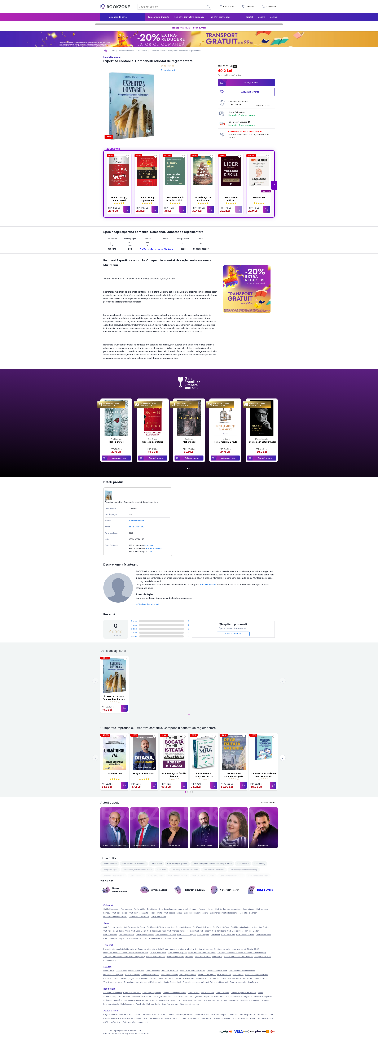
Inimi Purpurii (238, 974)
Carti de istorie (136, 876)
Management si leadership (115, 916)
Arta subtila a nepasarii (238, 1000)
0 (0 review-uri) (168, 70)
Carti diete (161, 870)
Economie (148, 545)
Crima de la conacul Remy (146, 978)
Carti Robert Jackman (156, 931)
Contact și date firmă (190, 1018)
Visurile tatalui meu (136, 971)
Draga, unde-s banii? (144, 773)
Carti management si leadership (244, 870)
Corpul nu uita (193, 992)
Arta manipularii (207, 992)
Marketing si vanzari (248, 913)
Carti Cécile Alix (228, 935)
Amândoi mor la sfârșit (113, 1000)
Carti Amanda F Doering (165, 935)
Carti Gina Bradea (261, 927)
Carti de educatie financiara (196, 913)
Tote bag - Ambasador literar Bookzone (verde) (124, 956)
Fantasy (106, 913)
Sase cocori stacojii (169, 974)
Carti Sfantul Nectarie (173, 938)
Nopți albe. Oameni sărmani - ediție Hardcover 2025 (125, 953)
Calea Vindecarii (261, 978)
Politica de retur (202, 1014)
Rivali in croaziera (132, 974)
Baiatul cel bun (175, 978)
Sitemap (233, 1014)
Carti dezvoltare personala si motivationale (177, 909)
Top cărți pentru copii (219, 17)
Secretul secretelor (152, 442)
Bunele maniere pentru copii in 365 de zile (174, 1000)
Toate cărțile (139, 909)
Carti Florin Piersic (263, 935)
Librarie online (105, 51)
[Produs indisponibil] (238, 209)
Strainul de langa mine (263, 996)
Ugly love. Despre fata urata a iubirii (209, 996)
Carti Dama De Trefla (245, 935)
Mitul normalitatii (224, 974)
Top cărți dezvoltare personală (189, 17)
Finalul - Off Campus (207, 974)
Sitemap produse (247, 1014)
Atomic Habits (148, 1000)
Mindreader (259, 197)
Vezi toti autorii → (269, 802)
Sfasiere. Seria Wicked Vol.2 (195, 978)
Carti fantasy (259, 864)
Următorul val (114, 773)
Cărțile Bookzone (110, 909)
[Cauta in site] (208, 7)
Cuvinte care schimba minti (174, 992)
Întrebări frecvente (151, 1014)
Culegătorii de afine (262, 956)
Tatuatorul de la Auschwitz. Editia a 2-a (210, 1000)
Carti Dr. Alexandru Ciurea (203, 876)
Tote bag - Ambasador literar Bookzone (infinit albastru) (241, 953)
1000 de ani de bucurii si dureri (242, 971)
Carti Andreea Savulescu (178, 931)
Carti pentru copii (155, 876)
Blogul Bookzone (265, 1018)
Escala (260, 992)
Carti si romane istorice (139, 916)
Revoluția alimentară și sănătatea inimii (120, 949)
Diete (159, 913)
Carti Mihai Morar (138, 931)
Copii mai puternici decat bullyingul (118, 978)
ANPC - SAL (116, 1022)
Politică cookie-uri (222, 1018)
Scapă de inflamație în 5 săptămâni (153, 949)
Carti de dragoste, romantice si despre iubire (212, 864)
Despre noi (206, 1018)
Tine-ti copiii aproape (112, 982)
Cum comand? (167, 1014)
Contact (273, 17)
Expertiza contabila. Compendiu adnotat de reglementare (114, 699)
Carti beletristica (110, 864)
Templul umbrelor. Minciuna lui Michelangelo (143, 982)
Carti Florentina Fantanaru (242, 927)
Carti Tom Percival (126, 935)
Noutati (249, 17)
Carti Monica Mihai (235, 931)
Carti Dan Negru (219, 931)
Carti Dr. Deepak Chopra (113, 938)
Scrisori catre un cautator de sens (238, 956)
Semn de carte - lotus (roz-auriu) (231, 949)
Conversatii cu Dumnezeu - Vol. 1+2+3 (134, 996)
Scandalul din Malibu (150, 974)
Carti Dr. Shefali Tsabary (200, 931)
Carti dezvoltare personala (133, 864)
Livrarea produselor (184, 1014)
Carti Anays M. (203, 935)
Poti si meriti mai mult (219, 982)
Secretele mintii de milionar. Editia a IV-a (175, 200)
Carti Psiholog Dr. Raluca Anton (116, 931)
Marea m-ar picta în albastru (182, 949)
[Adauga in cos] (126, 209)
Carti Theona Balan (134, 938)
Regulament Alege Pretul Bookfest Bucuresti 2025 (125, 1018)
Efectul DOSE (253, 949)
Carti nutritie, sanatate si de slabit (137, 870)
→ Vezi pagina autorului (147, 604)
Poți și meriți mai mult (225, 442)
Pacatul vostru (109, 960)
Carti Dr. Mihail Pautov (153, 938)
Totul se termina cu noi (182, 996)
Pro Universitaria (148, 249)
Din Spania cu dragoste (113, 974)
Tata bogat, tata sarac (161, 996)
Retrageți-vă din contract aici (135, 1022)
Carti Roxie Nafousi (221, 927)
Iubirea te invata (222, 992)
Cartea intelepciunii (132, 1000)
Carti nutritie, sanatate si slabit (142, 913)
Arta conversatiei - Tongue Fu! (239, 996)
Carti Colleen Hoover (145, 935)
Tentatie (212, 978)
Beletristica (152, 909)
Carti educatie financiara (213, 870)
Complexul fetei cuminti (217, 971)
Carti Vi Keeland (110, 935)
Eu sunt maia (121, 971)
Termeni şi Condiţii (265, 1014)
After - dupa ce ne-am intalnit (192, 971)
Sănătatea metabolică (155, 956)
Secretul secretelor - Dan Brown (244, 982)
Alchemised (189, 442)
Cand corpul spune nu (151, 992)
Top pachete (126, 909)
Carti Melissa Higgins (186, 935)
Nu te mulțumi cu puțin (177, 953)
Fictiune (202, 909)
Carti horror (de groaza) (177, 864)
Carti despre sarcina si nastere (185, 870)
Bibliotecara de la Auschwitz (132, 1004)
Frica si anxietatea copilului (256, 974)
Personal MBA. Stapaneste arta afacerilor (204, 776)
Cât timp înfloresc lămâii (205, 949)
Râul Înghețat (116, 442)
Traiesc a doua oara (169, 971)
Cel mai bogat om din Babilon (243, 992)
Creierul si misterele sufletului (196, 982)
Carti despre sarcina (173, 913)
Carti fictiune (156, 864)
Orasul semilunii (153, 971)
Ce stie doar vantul (158, 953)
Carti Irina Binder (252, 931)
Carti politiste (243, 864)
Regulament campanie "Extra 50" (117, 1014)
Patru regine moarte (187, 974)
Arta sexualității (110, 996)
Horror (210, 909)
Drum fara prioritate (170, 1004)
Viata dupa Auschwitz (112, 992)
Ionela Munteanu (112, 57)
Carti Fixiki (215, 935)
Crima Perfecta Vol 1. (132, 992)
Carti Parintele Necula (177, 876)
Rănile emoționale (111, 1004)
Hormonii (189, 956)
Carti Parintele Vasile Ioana (231, 876)
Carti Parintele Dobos (202, 927)
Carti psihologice (110, 870)
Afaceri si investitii (154, 548)
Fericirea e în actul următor (261, 442)
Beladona (163, 978)
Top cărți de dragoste (158, 17)
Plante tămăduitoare (175, 956)
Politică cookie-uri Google (244, 1018)
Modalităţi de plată (219, 1014)
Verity (266, 1000)
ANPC (105, 1022)
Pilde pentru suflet (203, 956)
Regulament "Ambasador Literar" (164, 1018)
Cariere (261, 17)
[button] (274, 185)
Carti (150, 551)
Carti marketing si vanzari (113, 876)
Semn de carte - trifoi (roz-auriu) (202, 953)
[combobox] (169, 7)
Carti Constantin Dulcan (258, 876)
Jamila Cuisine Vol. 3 (172, 982)
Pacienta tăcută (256, 1000)
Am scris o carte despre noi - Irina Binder (234, 978)
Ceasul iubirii (108, 971)
